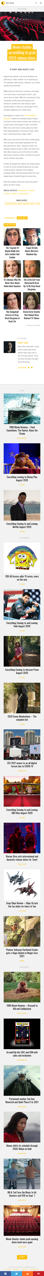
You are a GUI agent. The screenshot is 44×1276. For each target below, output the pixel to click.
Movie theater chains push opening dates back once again (22, 1240)
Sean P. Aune (23, 342)
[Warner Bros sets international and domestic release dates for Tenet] (22, 838)
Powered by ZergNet (33, 325)
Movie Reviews (22, 438)
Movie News (22, 218)
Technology (22, 771)
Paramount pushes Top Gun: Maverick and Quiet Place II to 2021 (22, 1100)
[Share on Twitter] (16, 1273)
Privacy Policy (34, 1269)
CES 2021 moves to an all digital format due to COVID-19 (22, 764)
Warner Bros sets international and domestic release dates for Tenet (22, 858)
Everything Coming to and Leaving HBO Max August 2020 (22, 811)
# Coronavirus (9, 218)
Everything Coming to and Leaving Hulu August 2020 (22, 624)
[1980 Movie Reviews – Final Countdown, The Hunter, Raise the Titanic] (22, 408)
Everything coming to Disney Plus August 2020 (22, 478)
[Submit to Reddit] (27, 1273)
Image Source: (22, 200)
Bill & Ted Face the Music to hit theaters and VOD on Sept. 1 (22, 1193)
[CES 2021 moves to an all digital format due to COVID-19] (22, 744)
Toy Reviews (22, 911)
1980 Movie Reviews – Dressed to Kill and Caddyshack (22, 1007)
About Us (16, 1269)
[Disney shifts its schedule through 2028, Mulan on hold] (22, 1127)
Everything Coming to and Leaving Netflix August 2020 (22, 525)
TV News (22, 485)
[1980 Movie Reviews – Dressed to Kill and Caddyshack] (22, 987)
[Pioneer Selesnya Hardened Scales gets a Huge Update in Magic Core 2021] (22, 931)
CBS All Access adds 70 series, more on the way (22, 577)
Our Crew (8, 1269)
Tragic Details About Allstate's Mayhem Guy (31, 251)
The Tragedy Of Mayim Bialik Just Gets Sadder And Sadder (12, 252)
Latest (22, 1257)
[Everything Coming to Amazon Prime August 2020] (22, 651)
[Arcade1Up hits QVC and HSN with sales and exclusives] (22, 1034)
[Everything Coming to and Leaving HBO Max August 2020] (22, 791)
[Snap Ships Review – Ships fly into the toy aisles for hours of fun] (22, 884)
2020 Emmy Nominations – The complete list (22, 718)
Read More (22, 368)
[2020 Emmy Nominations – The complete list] (22, 698)
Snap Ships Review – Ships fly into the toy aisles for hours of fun (22, 904)
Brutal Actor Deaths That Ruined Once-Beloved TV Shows (31, 315)
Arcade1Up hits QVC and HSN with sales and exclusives (22, 1053)
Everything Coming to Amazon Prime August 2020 (22, 671)
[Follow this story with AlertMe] (38, 1273)
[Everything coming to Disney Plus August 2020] (22, 458)
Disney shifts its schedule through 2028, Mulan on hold (22, 1147)
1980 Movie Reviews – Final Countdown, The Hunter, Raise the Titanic (22, 430)
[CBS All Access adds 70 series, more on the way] (22, 558)
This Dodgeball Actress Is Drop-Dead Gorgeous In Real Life (12, 316)
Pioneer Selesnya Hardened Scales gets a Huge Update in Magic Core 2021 (22, 953)
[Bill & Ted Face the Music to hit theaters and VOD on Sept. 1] (22, 1174)
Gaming (22, 961)
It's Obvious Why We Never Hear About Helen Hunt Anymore (12, 283)
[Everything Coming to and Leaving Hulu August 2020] (22, 604)
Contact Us (24, 1269)
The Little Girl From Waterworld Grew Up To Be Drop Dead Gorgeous (31, 284)
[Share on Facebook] (5, 1273)
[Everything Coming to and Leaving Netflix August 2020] (22, 505)
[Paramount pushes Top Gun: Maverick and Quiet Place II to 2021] (22, 1080)
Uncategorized (22, 1060)
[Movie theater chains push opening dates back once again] (22, 1220)
